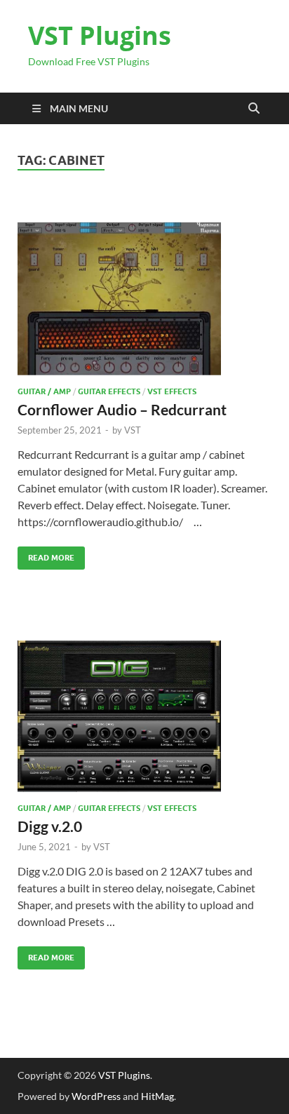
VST (132, 430)
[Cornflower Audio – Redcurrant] (144, 299)
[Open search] (253, 109)
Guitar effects (109, 391)
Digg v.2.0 (50, 826)
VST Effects (171, 391)
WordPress (96, 1096)
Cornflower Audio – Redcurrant (122, 409)
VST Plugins (99, 35)
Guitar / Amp (44, 391)
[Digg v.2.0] (144, 716)
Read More (46, 554)
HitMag (157, 1096)
